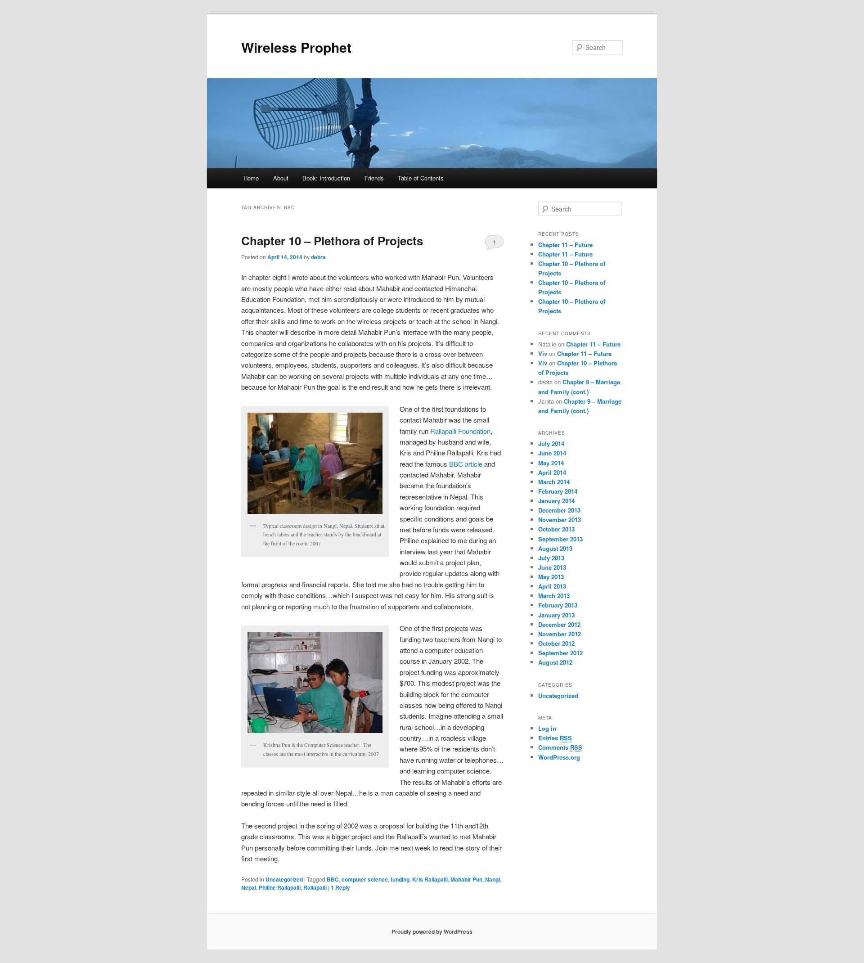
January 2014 (556, 500)
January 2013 (556, 615)
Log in (547, 728)
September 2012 (560, 652)
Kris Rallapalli (430, 879)
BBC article (465, 463)
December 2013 (559, 510)
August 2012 (555, 662)
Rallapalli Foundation (460, 431)
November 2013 (559, 519)
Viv (542, 353)
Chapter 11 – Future (565, 244)
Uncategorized (284, 879)
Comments (560, 747)
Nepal (248, 887)
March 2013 (554, 595)
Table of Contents (421, 178)
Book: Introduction (326, 178)
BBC (333, 879)
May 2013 (551, 576)
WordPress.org (559, 757)
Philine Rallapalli (280, 887)
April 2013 (552, 586)
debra (318, 257)
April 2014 (552, 472)
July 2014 (551, 443)
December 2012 (559, 624)
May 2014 (551, 463)
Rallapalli (315, 887)
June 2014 (552, 453)
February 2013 (557, 605)
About (280, 178)
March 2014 (554, 481)
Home (251, 178)
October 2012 (556, 643)
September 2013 (560, 539)
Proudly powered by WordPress (432, 931)
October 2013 (556, 529)
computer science (365, 879)
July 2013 (551, 558)
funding (400, 879)
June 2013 (552, 567)
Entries (555, 738)
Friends (374, 178)
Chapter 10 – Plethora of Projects (332, 240)
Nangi (492, 879)
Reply (340, 887)
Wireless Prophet (296, 47)
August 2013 (555, 548)
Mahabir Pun (466, 879)
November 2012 (559, 634)
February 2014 (557, 491)
